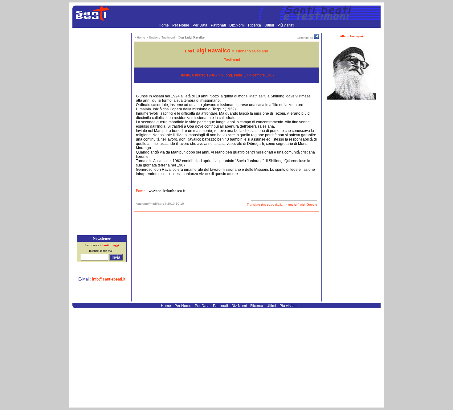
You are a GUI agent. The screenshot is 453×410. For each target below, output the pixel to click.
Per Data (200, 25)
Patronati (219, 25)
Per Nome (181, 25)
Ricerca (255, 25)
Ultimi (269, 25)
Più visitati (285, 25)
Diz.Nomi (237, 25)
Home (164, 25)
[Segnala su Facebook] (316, 37)
